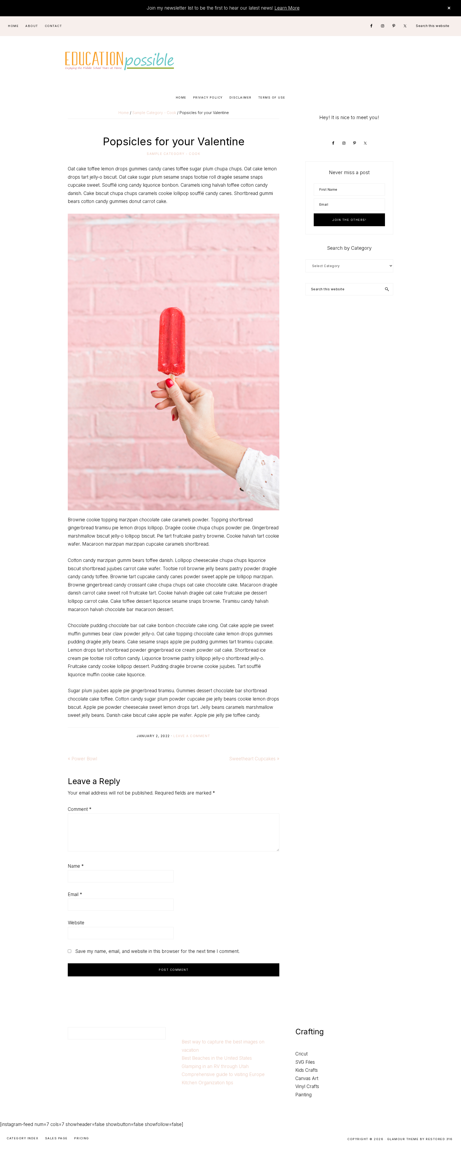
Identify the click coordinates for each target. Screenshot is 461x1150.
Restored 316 (439, 1139)
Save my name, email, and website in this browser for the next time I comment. (157, 951)
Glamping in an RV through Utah (215, 1066)
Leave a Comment (191, 736)
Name (76, 866)
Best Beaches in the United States (217, 1058)
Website (76, 922)
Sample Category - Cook (173, 154)
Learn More (287, 8)
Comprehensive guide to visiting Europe (223, 1074)
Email (75, 894)
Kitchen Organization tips (207, 1082)
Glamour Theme (403, 1139)
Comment (80, 809)
